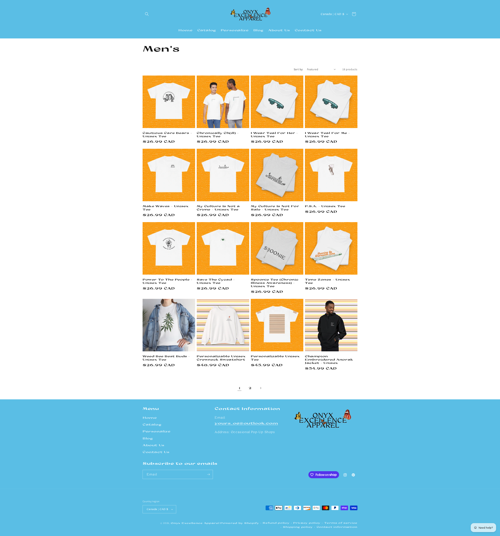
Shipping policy (298, 527)
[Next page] (260, 388)
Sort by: (298, 69)
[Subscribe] (208, 474)
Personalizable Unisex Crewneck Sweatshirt (221, 358)
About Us (153, 445)
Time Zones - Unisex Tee (327, 281)
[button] (147, 14)
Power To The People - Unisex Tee (168, 281)
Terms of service (340, 523)
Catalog (152, 424)
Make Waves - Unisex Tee (165, 208)
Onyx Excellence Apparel (195, 523)
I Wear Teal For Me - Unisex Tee (327, 134)
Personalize (157, 431)
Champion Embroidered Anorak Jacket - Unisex (329, 359)
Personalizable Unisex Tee (275, 358)
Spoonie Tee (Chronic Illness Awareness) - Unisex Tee (275, 283)
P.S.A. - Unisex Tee (325, 206)
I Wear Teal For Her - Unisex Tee (274, 134)
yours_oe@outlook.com (246, 423)
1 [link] (239, 388)
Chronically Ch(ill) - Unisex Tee (218, 134)
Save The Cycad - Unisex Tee (216, 281)
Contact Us (156, 452)
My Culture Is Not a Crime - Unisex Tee (218, 208)
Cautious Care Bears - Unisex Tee (167, 134)
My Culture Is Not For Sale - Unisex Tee (275, 208)
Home (150, 417)
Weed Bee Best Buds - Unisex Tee (166, 358)
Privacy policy (306, 523)
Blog (148, 438)
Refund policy (276, 523)
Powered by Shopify (239, 523)
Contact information (337, 527)
